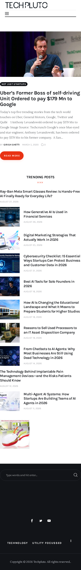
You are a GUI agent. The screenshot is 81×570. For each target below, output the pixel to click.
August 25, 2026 (33, 245)
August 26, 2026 (33, 222)
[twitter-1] (40, 521)
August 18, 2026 (33, 291)
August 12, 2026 (9, 386)
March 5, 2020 (30, 144)
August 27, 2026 (9, 201)
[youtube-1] (49, 521)
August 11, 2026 (32, 408)
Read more (12, 155)
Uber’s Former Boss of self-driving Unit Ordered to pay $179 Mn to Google (40, 98)
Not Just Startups (14, 84)
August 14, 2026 (33, 363)
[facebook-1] (32, 521)
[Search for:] (40, 475)
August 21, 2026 (33, 270)
